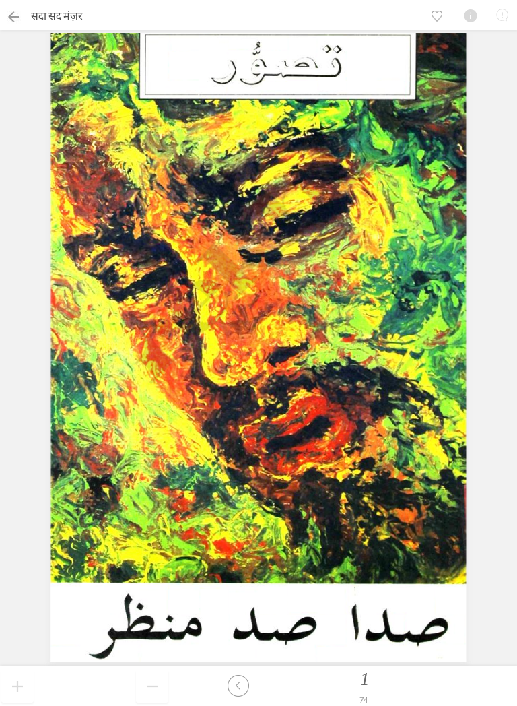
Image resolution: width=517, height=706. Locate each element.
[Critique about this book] (502, 15)
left (238, 686)
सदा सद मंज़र (57, 15)
